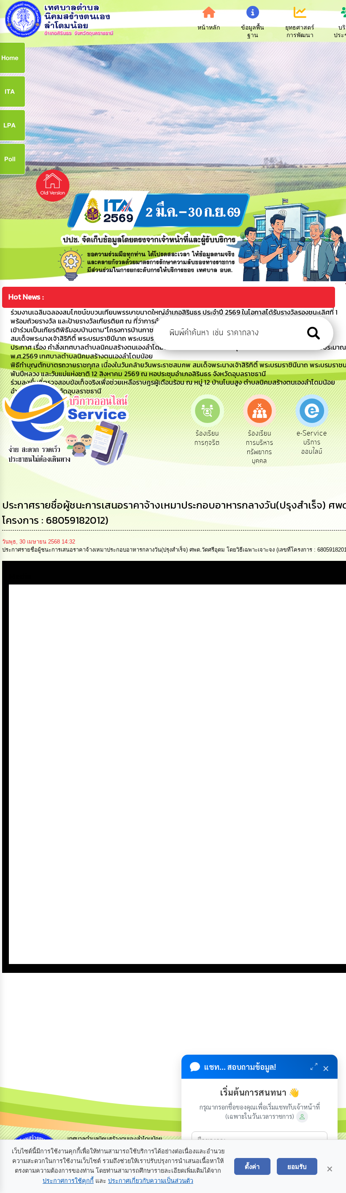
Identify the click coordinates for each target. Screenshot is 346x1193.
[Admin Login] (302, 1117)
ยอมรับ (297, 1166)
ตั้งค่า (252, 1166)
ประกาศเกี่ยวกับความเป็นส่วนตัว (150, 1180)
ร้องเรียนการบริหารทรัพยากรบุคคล (207, 447)
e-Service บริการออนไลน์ (259, 442)
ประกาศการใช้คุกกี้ (68, 1180)
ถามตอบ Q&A (312, 438)
